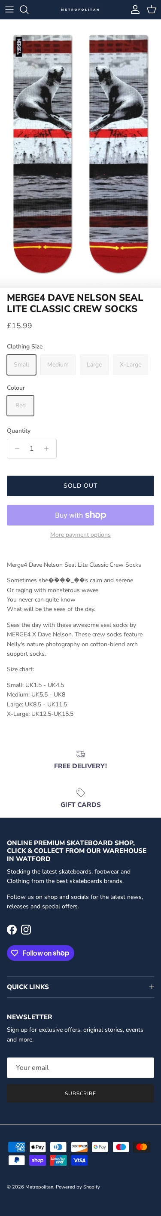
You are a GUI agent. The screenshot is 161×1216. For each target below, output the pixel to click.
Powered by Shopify (78, 1187)
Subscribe (81, 1093)
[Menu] (9, 9)
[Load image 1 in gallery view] (80, 154)
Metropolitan (39, 1187)
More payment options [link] (80, 535)
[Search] (28, 9)
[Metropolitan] (80, 9)
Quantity (18, 431)
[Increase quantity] (48, 448)
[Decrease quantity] (14, 448)
